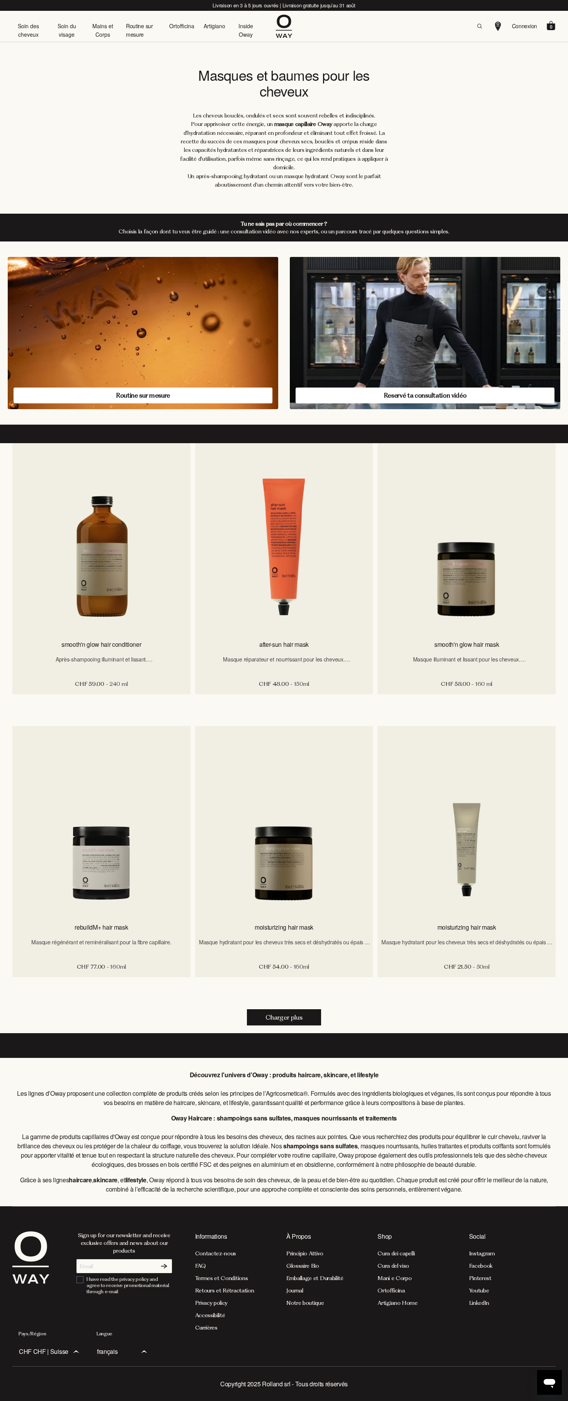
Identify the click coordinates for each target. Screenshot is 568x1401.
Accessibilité (210, 1315)
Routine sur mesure (139, 30)
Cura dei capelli (396, 1253)
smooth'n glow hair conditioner (101, 644)
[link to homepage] (30, 1281)
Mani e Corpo (395, 1278)
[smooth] (101, 538)
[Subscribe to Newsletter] (164, 1266)
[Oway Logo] (284, 26)
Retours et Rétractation (224, 1290)
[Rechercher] (479, 26)
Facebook (481, 1266)
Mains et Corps (102, 30)
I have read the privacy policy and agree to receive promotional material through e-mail (128, 1285)
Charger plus (284, 1017)
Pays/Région (32, 1333)
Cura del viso (393, 1266)
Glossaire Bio (302, 1266)
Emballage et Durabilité (315, 1278)
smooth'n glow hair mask (466, 644)
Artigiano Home (398, 1303)
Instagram (482, 1253)
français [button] (107, 1351)
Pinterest (480, 1278)
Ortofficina (181, 26)
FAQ (200, 1266)
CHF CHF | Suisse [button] (43, 1351)
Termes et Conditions (221, 1278)
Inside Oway (245, 30)
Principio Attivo (304, 1253)
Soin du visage (67, 30)
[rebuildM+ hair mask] (101, 821)
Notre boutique (305, 1303)
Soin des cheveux (28, 30)
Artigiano (214, 26)
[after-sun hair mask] (284, 538)
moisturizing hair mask (284, 927)
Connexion (524, 26)
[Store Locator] (498, 26)
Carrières (206, 1327)
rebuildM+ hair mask (101, 927)
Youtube (479, 1290)
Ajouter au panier (101, 702)
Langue (104, 1333)
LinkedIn (479, 1303)
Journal (294, 1290)
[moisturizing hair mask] (284, 821)
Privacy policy (211, 1303)
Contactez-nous (215, 1253)
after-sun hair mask (284, 644)
